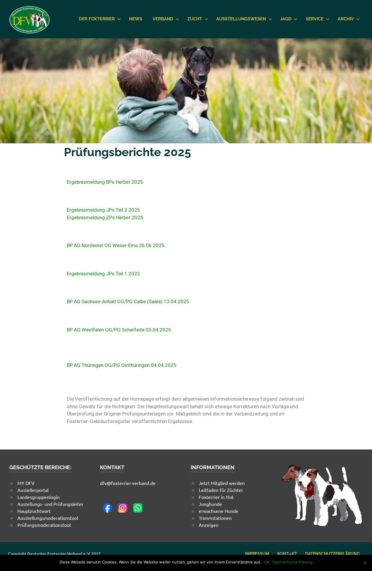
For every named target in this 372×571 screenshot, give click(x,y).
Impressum (257, 554)
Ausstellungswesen (241, 19)
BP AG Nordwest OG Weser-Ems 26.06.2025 (115, 245)
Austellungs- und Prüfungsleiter (50, 504)
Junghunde (210, 504)
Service (314, 19)
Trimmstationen (215, 518)
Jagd (285, 19)
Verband (163, 19)
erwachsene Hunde (218, 511)
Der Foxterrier (97, 19)
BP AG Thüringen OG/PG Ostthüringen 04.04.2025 (122, 365)
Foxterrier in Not (216, 497)
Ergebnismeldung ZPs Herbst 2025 (105, 217)
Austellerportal (33, 490)
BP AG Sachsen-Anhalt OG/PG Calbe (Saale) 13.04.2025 (128, 301)
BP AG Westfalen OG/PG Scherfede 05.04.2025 (119, 330)
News (135, 19)
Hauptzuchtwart (34, 511)
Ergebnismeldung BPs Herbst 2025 (105, 182)
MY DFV (26, 483)
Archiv (346, 19)
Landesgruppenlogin (38, 497)
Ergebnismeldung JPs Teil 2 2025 (103, 210)
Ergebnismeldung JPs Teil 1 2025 (103, 273)
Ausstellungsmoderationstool (47, 518)
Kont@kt (287, 554)
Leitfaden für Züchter (221, 490)
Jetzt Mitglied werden (222, 483)
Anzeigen (209, 525)
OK (266, 562)
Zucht (194, 19)
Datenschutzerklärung (332, 554)
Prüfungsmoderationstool (44, 525)
